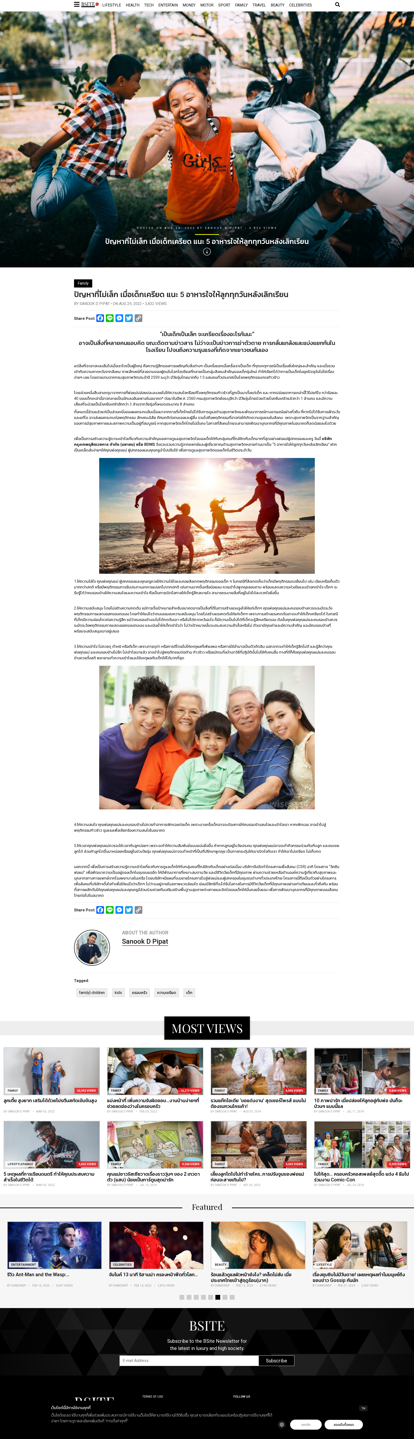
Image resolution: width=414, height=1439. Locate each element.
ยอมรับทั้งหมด (344, 1424)
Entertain (168, 5)
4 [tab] (203, 1297)
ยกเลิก (305, 1424)
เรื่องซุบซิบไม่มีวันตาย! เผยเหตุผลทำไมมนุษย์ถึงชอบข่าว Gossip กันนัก (257, 1277)
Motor (206, 5)
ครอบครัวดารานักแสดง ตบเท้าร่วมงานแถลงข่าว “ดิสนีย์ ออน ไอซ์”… (360, 1277)
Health (132, 5)
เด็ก (189, 992)
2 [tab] (189, 1297)
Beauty (277, 5)
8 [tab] (232, 1297)
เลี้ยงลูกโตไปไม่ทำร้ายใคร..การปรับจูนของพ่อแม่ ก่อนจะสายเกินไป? (257, 1177)
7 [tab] (225, 1297)
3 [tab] (196, 1297)
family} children (92, 992)
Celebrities (300, 5)
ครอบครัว (139, 992)
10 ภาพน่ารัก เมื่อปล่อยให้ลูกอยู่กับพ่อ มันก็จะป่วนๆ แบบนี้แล (358, 1103)
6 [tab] (217, 1297)
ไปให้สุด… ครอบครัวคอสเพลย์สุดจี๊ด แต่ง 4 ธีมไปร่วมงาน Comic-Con (361, 1177)
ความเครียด (166, 992)
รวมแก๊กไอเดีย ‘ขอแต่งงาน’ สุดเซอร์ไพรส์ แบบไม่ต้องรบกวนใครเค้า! (258, 1103)
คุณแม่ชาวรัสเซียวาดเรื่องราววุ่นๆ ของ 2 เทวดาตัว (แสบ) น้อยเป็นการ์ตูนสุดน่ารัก (153, 1177)
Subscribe (276, 1361)
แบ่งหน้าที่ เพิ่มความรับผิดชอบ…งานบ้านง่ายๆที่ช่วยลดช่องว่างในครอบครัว (153, 1103)
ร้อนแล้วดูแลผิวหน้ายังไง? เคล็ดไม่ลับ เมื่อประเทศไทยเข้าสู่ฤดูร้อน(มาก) (149, 1277)
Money (189, 5)
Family (241, 5)
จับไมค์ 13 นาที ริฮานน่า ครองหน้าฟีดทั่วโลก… (51, 1274)
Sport (224, 5)
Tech (149, 5)
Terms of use (152, 1396)
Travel (259, 5)
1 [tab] (181, 1297)
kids (118, 992)
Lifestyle (111, 5)
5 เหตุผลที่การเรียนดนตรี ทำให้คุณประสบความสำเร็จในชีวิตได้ (49, 1177)
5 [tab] (210, 1297)
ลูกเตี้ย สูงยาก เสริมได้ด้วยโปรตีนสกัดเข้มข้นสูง (50, 1100)
